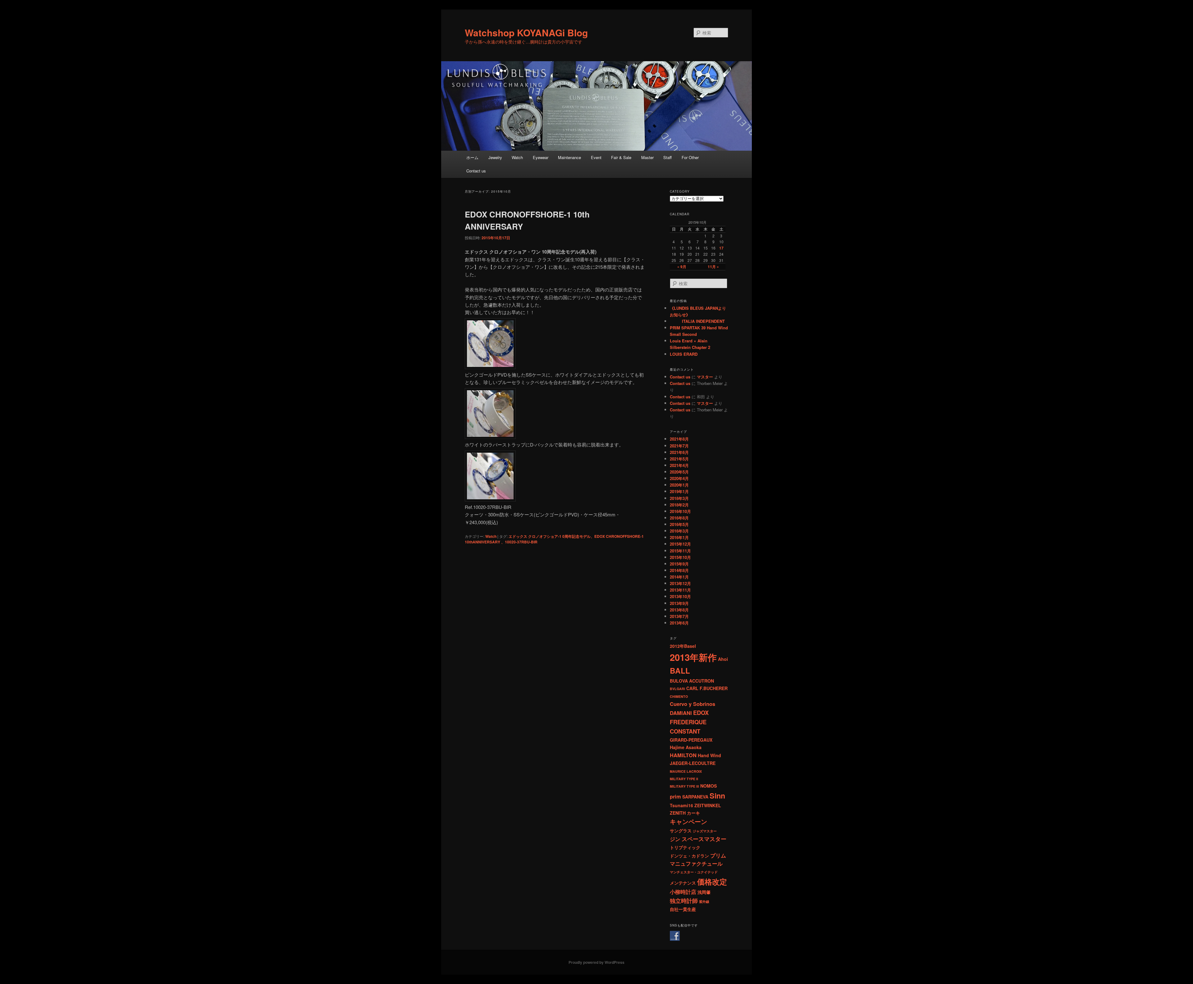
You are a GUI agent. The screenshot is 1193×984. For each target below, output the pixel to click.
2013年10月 (680, 596)
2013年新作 (693, 657)
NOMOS (708, 786)
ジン (675, 839)
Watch (517, 157)
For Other (690, 157)
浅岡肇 (704, 892)
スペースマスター (704, 839)
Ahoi (723, 659)
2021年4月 (679, 465)
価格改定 (712, 881)
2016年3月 (679, 531)
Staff (667, 157)
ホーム (472, 157)
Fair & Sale (621, 157)
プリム (718, 855)
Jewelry (495, 157)
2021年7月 (679, 446)
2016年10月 (680, 511)
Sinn (717, 795)
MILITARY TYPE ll (684, 778)
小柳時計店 (683, 891)
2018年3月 (679, 498)
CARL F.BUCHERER (707, 688)
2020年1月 (679, 485)
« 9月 (681, 266)
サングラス (681, 830)
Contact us (476, 171)
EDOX (701, 712)
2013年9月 (679, 603)
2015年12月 (680, 544)
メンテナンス (683, 883)
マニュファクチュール (696, 863)
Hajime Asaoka (686, 747)
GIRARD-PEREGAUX (691, 740)
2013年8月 (679, 610)
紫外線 (704, 901)
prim (675, 796)
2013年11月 (680, 590)
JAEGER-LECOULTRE (692, 763)
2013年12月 (680, 583)
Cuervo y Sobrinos (692, 703)
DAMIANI (681, 712)
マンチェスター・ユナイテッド (694, 872)
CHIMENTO (679, 696)
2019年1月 (679, 491)
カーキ (693, 813)
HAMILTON (683, 755)
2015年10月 (680, 557)
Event (596, 157)
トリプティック (685, 847)
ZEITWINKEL (707, 805)
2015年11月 (680, 551)
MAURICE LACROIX (686, 771)
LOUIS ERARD (683, 354)
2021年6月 (679, 452)
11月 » (713, 266)
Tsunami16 (681, 805)
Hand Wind (709, 755)
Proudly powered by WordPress (596, 962)
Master (647, 157)
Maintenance (569, 157)
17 (721, 248)
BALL (680, 670)
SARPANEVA (695, 797)
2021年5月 (679, 459)
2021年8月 (679, 439)
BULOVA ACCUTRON (692, 681)
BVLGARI (677, 688)
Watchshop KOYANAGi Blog (526, 32)
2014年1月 (679, 577)
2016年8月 (679, 518)
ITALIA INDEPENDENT (697, 321)
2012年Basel (683, 646)
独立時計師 (684, 900)
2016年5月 (679, 524)
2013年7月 (679, 616)
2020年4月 (679, 478)
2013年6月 (679, 623)
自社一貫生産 (683, 909)
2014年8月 (679, 570)
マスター (705, 377)
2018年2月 (679, 505)
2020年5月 (679, 472)
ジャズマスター (705, 831)
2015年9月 (679, 564)
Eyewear (540, 157)
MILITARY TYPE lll (684, 786)
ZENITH (678, 813)
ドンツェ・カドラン (689, 856)
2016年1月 (679, 537)
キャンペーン (688, 821)
